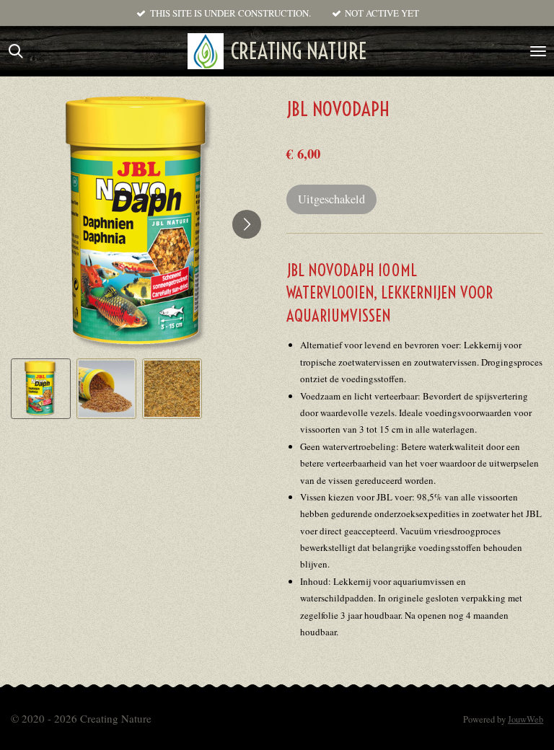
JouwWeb (525, 719)
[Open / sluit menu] (538, 51)
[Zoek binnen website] (16, 51)
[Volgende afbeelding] (246, 224)
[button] (41, 388)
